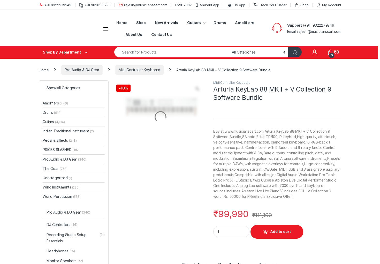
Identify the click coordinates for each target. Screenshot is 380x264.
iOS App (239, 5)
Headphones (61, 251)
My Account (331, 5)
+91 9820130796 (98, 5)
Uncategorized (57, 178)
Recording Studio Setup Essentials (76, 237)
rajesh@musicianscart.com (145, 5)
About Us (133, 34)
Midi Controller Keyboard (140, 69)
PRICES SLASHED (61, 149)
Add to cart (280, 231)
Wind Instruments (61, 187)
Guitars (194, 22)
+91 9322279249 (57, 5)
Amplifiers (244, 22)
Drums (220, 22)
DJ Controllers (62, 224)
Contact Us (161, 34)
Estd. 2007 (183, 5)
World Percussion (61, 196)
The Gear (55, 168)
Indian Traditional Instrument (68, 131)
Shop (304, 5)
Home (121, 22)
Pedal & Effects (60, 140)
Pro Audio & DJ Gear (82, 69)
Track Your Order (273, 5)
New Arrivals (166, 22)
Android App (209, 5)
